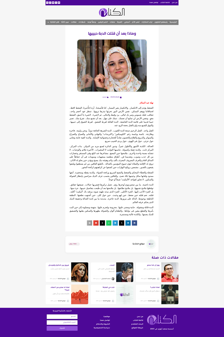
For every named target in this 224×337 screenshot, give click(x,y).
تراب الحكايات (147, 22)
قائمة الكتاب (165, 3)
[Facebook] (59, 3)
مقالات (73, 22)
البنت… (111, 265)
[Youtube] (53, 3)
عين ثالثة (65, 22)
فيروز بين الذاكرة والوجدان (58, 265)
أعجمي (127, 22)
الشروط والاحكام (103, 324)
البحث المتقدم (137, 324)
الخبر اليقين (103, 22)
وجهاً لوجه (92, 22)
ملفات (112, 22)
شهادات (82, 22)
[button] (134, 223)
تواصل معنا (153, 3)
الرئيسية (173, 22)
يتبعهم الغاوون (161, 22)
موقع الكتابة (139, 244)
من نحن (174, 3)
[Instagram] (50, 3)
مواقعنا (106, 317)
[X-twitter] (56, 3)
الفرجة (119, 22)
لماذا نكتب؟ (155, 288)
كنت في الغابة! (108, 288)
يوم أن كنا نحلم (153, 265)
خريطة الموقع (137, 328)
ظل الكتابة (54, 22)
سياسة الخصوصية (102, 328)
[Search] (47, 3)
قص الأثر (135, 22)
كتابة (104, 97)
